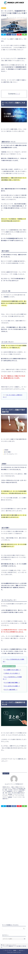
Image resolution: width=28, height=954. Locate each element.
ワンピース (3, 8)
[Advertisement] (14, 865)
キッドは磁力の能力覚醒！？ (12, 682)
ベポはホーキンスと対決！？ (12, 673)
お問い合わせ (21, 950)
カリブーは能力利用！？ (10, 689)
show (18, 94)
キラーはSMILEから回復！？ (12, 686)
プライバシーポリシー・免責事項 (10, 950)
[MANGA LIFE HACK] (14, 3)
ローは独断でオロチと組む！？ (12, 670)
